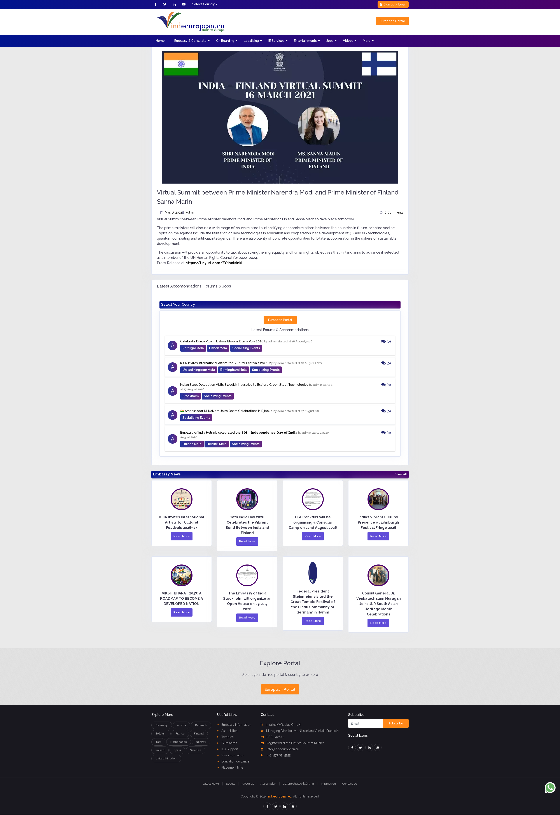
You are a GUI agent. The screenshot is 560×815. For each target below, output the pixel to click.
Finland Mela (191, 444)
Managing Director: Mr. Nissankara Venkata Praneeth (302, 731)
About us (248, 783)
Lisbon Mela (218, 348)
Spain (177, 750)
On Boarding (225, 40)
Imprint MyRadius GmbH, (283, 724)
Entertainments (305, 40)
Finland (199, 733)
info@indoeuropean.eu (282, 749)
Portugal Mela (193, 348)
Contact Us (349, 783)
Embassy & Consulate (190, 40)
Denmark (201, 725)
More (367, 40)
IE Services (276, 40)
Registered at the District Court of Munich (295, 743)
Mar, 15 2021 (173, 212)
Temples (227, 737)
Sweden (195, 750)
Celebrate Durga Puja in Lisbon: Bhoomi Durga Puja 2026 (221, 341)
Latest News (211, 783)
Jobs (329, 40)
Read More (181, 536)
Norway (201, 741)
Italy (158, 741)
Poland (160, 750)
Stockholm (190, 396)
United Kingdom (166, 758)
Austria (181, 725)
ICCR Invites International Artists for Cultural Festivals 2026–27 (226, 363)
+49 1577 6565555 (278, 755)
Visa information (232, 755)
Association (229, 731)
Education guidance (234, 761)
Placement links (231, 767)
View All (401, 474)
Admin (190, 212)
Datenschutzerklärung (298, 783)
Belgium (161, 733)
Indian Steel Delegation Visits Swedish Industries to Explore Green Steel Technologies (244, 384)
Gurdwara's (228, 743)
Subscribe (395, 723)
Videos (348, 40)
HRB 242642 (275, 737)
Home (160, 40)
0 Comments (394, 212)
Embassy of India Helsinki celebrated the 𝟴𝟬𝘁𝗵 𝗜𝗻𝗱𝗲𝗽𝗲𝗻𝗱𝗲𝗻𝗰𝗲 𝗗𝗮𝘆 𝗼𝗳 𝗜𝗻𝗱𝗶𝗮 (238, 432)
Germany (162, 725)
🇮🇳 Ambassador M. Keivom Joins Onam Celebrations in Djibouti (226, 411)
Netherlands (178, 741)
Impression (328, 783)
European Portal (392, 21)
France (180, 733)
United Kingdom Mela (198, 370)
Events (230, 783)
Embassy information (235, 724)
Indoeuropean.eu (280, 796)
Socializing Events (246, 348)
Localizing (251, 40)
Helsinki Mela (217, 444)
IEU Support (229, 749)
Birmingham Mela (233, 370)
